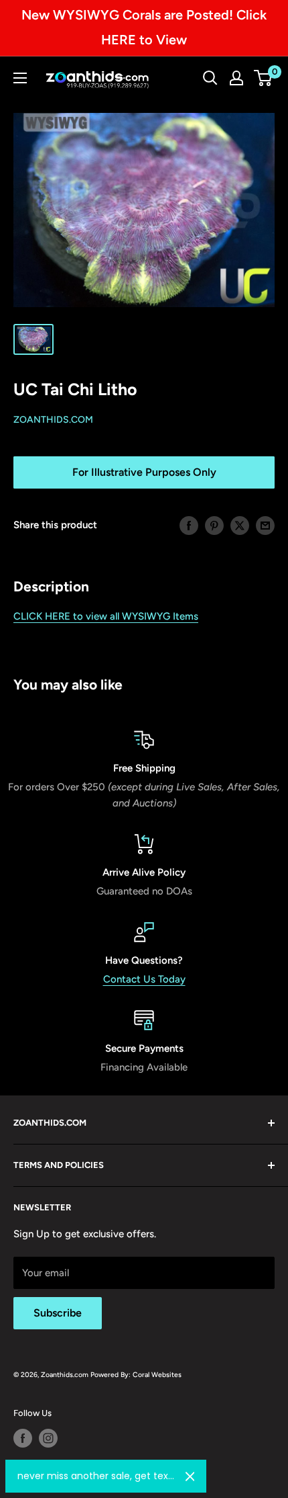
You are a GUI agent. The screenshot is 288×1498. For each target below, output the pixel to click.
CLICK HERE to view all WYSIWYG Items (105, 616)
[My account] (236, 78)
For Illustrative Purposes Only (144, 472)
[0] (263, 78)
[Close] (190, 1476)
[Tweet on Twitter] (239, 525)
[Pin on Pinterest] (214, 525)
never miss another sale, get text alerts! (96, 1476)
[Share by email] (265, 525)
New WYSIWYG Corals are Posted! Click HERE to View (144, 27)
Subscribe (57, 1312)
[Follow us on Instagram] (48, 1438)
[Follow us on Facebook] (22, 1438)
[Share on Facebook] (188, 525)
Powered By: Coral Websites (136, 1374)
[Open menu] (20, 78)
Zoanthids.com (53, 419)
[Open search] (210, 78)
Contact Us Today (144, 979)
